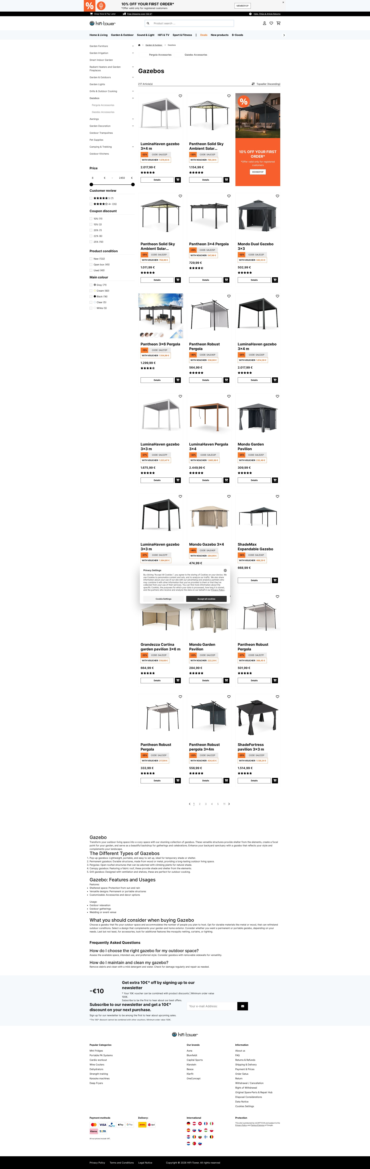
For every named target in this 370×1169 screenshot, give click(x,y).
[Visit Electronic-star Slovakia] (194, 1130)
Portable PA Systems (101, 1055)
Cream (102, 290)
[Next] (284, 35)
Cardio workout (98, 1059)
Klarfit (190, 1073)
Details (157, 180)
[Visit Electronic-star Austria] (194, 1123)
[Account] (264, 23)
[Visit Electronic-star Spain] (188, 1130)
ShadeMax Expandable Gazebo (255, 546)
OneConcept (193, 1078)
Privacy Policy (241, 1125)
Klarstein (191, 1064)
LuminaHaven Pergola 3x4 (208, 446)
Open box (102, 264)
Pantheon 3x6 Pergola (160, 344)
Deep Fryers (96, 1083)
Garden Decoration (100, 125)
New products (220, 34)
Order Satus (241, 1073)
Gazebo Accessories (103, 112)
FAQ (237, 1055)
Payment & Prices (244, 1069)
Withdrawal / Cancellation (249, 1083)
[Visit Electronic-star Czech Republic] (200, 1130)
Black (102, 296)
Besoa (190, 1069)
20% (98, 230)
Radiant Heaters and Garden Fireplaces (105, 68)
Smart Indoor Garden (101, 59)
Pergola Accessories (103, 105)
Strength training (99, 1073)
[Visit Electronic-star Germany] (188, 1123)
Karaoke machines (100, 1078)
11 (224, 803)
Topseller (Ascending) (268, 83)
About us (240, 1050)
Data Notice (241, 1101)
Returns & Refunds (245, 1059)
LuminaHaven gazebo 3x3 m (160, 446)
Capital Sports (195, 1059)
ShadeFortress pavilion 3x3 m (251, 746)
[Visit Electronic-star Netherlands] (188, 1143)
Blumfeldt (192, 1055)
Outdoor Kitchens (99, 153)
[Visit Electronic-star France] (206, 1123)
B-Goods (237, 34)
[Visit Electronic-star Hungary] (206, 1130)
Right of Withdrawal (246, 1087)
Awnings (94, 118)
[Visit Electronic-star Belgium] (211, 1137)
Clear (101, 302)
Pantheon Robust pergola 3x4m (204, 746)
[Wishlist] (271, 23)
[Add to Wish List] (180, 96)
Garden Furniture (99, 46)
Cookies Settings (244, 1106)
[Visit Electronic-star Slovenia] (200, 1143)
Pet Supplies (96, 139)
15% (98, 224)
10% (98, 218)
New (99, 258)
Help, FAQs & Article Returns (267, 14)
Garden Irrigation (99, 53)
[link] (160, 115)
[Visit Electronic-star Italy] (211, 1123)
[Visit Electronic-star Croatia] (188, 1137)
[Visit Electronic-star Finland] (206, 1137)
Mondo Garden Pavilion (251, 446)
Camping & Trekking (101, 146)
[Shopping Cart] (278, 23)
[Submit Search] (148, 23)
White (101, 308)
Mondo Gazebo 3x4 (206, 544)
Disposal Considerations (248, 1096)
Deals (203, 34)
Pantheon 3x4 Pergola (209, 244)
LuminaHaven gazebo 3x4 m (160, 146)
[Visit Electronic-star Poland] (211, 1130)
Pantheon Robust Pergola (204, 346)
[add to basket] (178, 180)
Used (99, 270)
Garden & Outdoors (100, 77)
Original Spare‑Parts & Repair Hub (253, 1092)
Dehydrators (96, 1069)
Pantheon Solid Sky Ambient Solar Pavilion (206, 146)
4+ (112, 204)
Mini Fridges (96, 1050)
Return (238, 1078)
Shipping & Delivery (246, 1064)
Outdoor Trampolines (101, 132)
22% (98, 236)
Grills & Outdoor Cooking (103, 91)
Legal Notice (145, 1162)
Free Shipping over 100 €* (139, 14)
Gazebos (94, 98)
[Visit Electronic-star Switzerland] (200, 1123)
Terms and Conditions (122, 1162)
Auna (189, 1050)
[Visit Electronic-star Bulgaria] (200, 1137)
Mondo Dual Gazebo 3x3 (255, 246)
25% (98, 241)
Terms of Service (257, 1125)
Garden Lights (97, 84)
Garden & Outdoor (154, 45)
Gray (101, 285)
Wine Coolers (97, 1064)
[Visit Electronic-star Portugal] (194, 1143)
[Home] (142, 45)
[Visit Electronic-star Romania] (194, 1137)
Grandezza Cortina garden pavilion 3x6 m (161, 646)
